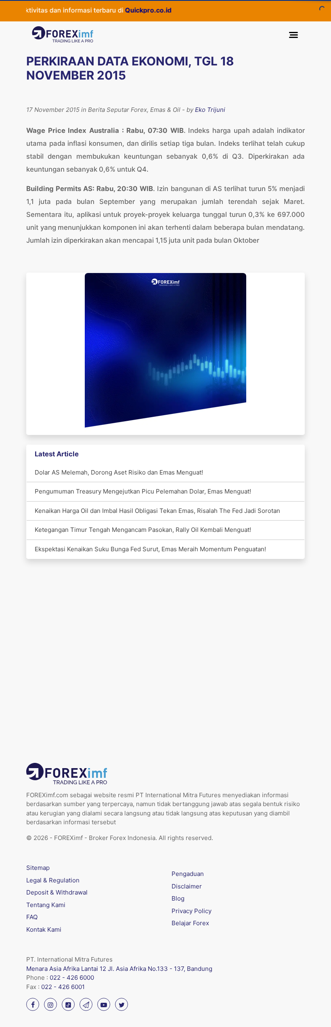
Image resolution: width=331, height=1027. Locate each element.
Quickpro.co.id (130, 10)
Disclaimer (187, 886)
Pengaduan (188, 874)
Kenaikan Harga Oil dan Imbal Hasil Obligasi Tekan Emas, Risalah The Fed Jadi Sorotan (157, 511)
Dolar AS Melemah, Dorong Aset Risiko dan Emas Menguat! (119, 472)
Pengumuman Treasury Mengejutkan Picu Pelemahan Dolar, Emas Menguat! (143, 491)
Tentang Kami (45, 905)
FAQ (32, 917)
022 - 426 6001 (63, 987)
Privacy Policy (192, 911)
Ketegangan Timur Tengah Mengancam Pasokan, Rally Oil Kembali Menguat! (143, 529)
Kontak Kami (43, 929)
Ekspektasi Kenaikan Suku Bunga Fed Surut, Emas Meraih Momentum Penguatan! (150, 549)
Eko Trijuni (210, 109)
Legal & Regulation (53, 880)
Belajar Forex (190, 923)
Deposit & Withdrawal (57, 892)
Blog (178, 898)
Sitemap (38, 868)
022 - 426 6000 (72, 977)
